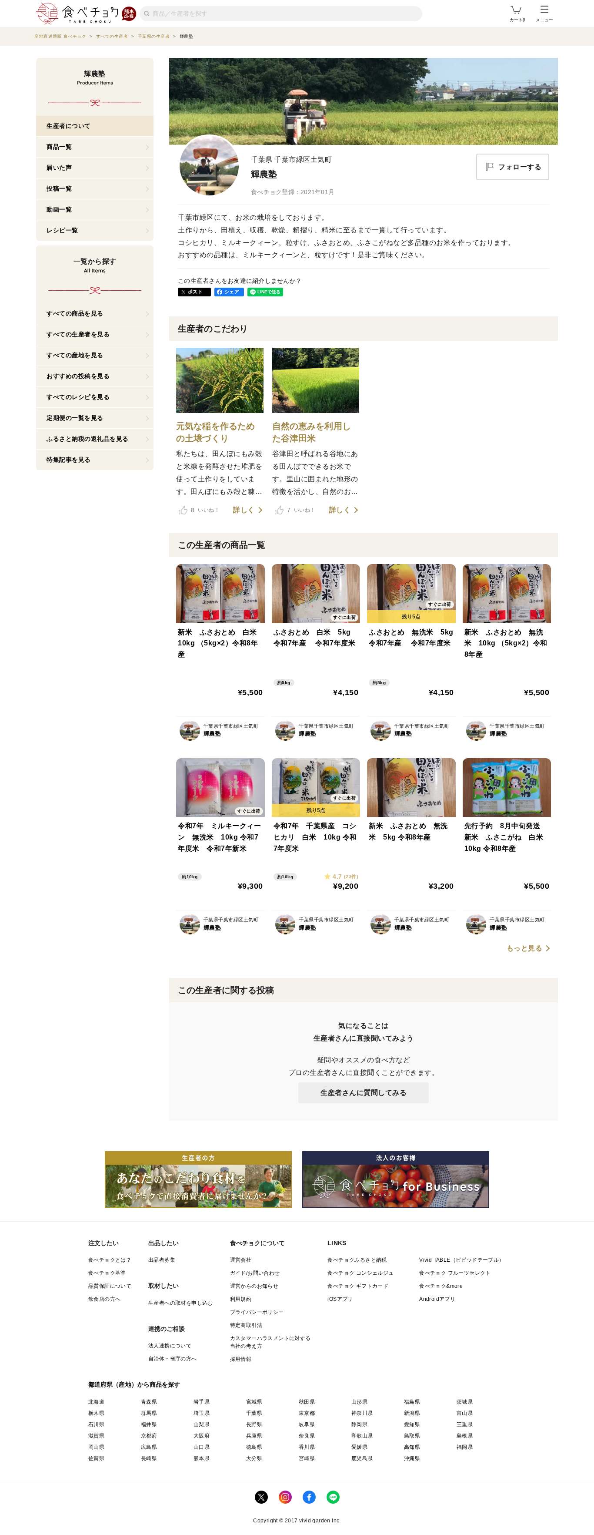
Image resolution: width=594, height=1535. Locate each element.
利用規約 (241, 1299)
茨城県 (465, 1402)
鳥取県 (412, 1436)
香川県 (307, 1447)
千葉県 (254, 1413)
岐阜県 (307, 1424)
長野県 (254, 1424)
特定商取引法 (246, 1325)
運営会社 (241, 1260)
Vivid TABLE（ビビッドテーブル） (461, 1260)
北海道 (96, 1402)
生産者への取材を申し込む (180, 1303)
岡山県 (96, 1447)
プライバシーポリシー (257, 1312)
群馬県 (149, 1413)
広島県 (149, 1447)
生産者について (69, 125)
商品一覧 (59, 146)
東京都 (307, 1413)
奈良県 (307, 1436)
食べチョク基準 (107, 1273)
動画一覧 (59, 209)
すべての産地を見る (75, 355)
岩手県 (202, 1402)
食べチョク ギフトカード (357, 1286)
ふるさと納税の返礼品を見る (88, 438)
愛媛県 (359, 1447)
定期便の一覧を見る (75, 417)
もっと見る (525, 948)
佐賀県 (96, 1458)
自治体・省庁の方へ (172, 1359)
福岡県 (465, 1447)
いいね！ (205, 510)
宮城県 (254, 1402)
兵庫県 (254, 1436)
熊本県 (202, 1458)
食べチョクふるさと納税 (357, 1260)
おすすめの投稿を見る (78, 376)
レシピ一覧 (62, 230)
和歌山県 (362, 1436)
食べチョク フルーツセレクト (455, 1273)
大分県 (254, 1458)
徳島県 (254, 1447)
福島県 (412, 1402)
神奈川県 (362, 1413)
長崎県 (149, 1458)
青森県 (149, 1402)
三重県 (465, 1424)
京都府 (149, 1436)
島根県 (465, 1436)
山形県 (359, 1402)
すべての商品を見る (75, 313)
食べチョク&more (441, 1286)
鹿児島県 (362, 1458)
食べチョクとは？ (109, 1260)
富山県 (465, 1413)
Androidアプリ (437, 1299)
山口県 (202, 1447)
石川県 (96, 1424)
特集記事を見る (69, 459)
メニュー (544, 19)
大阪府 (202, 1436)
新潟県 (412, 1413)
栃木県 (96, 1413)
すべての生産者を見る (78, 334)
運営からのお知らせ (254, 1286)
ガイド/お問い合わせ (255, 1273)
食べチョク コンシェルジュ (360, 1273)
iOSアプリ (340, 1299)
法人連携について (169, 1346)
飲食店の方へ (104, 1299)
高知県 (412, 1447)
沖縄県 (412, 1458)
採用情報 (241, 1359)
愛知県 (412, 1424)
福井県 (149, 1424)
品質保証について (109, 1286)
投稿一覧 (59, 188)
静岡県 (359, 1424)
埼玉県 (202, 1413)
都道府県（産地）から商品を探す (134, 1384)
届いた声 (59, 167)
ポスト (195, 291)
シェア (231, 291)
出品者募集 (161, 1260)
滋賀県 (96, 1436)
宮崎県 (307, 1458)
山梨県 (202, 1424)
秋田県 (307, 1402)
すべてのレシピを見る (78, 396)
